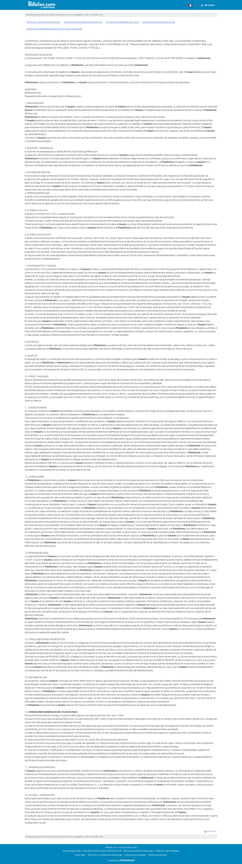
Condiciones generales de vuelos (122, 22)
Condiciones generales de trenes (158, 22)
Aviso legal (79, 855)
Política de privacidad (135, 855)
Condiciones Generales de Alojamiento (83, 22)
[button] (192, 5)
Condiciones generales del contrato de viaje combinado (54, 29)
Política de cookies (157, 855)
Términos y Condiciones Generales (104, 855)
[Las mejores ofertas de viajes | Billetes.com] (42, 5)
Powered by (121, 860)
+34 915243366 (172, 851)
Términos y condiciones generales (43, 22)
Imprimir (211, 831)
